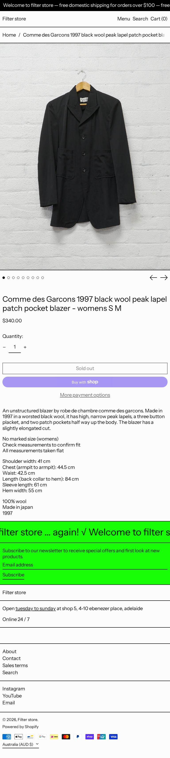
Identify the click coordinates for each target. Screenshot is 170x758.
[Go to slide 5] (23, 277)
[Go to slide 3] (13, 277)
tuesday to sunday (35, 608)
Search (10, 673)
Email (8, 703)
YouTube (12, 696)
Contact (11, 658)
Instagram (13, 689)
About (9, 651)
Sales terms (15, 665)
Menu (123, 19)
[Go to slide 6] (28, 277)
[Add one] (25, 347)
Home (9, 35)
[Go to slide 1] (3, 277)
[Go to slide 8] (38, 277)
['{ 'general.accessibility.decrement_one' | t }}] (4, 347)
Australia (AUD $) (18, 744)
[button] (140, 19)
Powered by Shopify (20, 726)
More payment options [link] (85, 395)
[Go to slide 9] (42, 277)
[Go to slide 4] (18, 277)
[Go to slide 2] (8, 277)
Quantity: (12, 336)
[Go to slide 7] (33, 277)
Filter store (14, 19)
